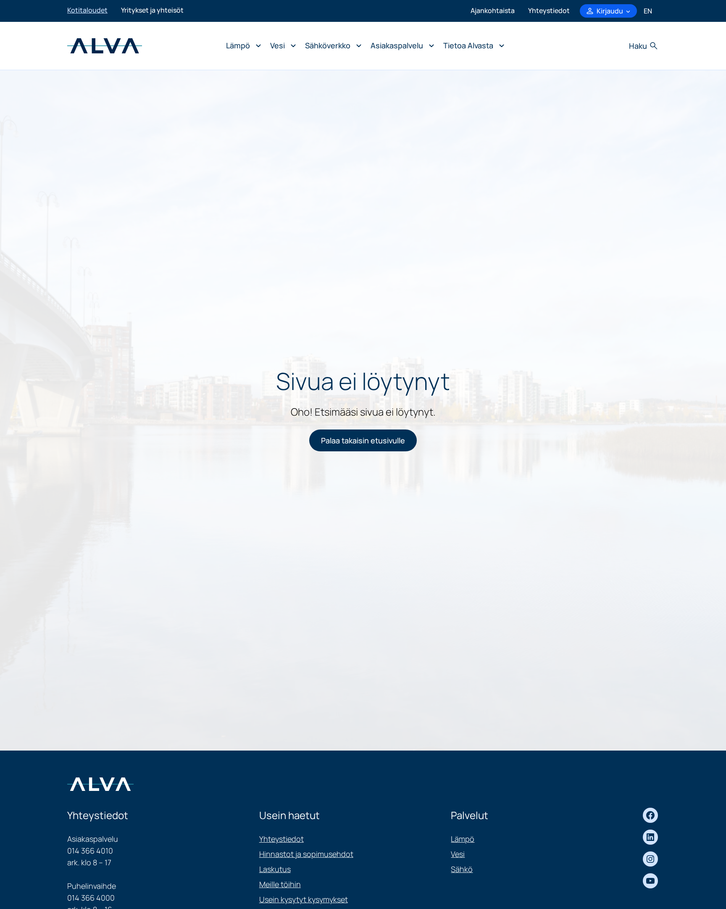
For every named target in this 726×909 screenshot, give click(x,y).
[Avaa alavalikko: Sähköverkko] (331, 46)
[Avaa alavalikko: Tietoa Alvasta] (471, 46)
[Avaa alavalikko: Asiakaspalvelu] (400, 46)
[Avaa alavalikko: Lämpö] (241, 46)
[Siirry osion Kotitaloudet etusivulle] (104, 45)
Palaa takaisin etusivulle (363, 440)
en (648, 11)
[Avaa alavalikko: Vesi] (281, 46)
